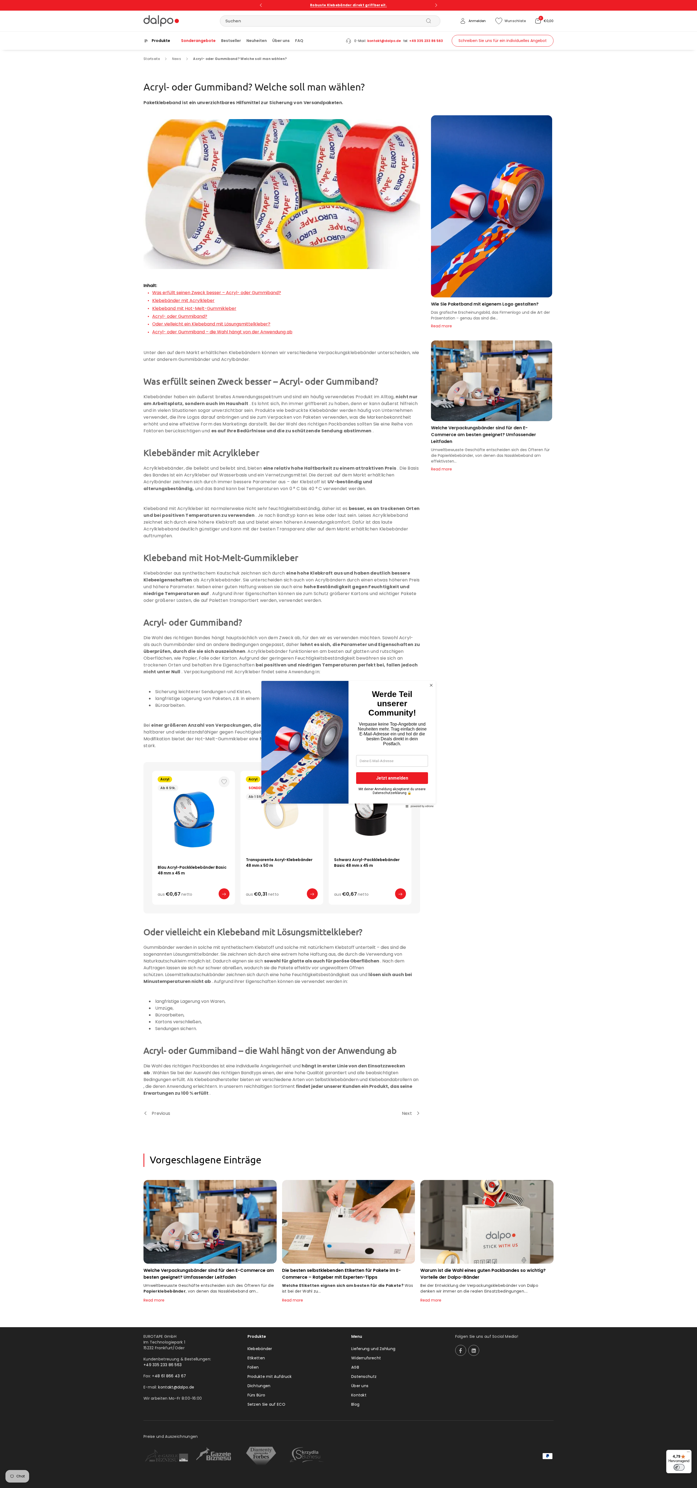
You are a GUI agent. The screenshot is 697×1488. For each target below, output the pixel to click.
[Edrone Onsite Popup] (348, 744)
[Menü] (688, 1453)
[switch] (679, 1467)
